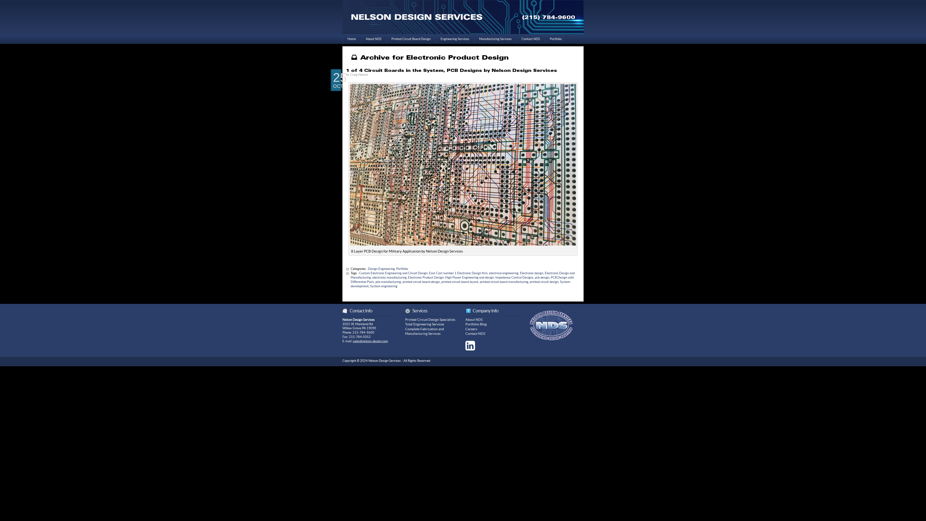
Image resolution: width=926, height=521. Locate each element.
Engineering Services (455, 39)
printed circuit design (544, 282)
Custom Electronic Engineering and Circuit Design (393, 273)
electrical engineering (503, 273)
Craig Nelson (359, 74)
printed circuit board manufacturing (504, 282)
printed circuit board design (421, 282)
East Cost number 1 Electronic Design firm (458, 273)
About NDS (373, 39)
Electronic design (531, 273)
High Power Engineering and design (469, 277)
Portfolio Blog (476, 324)
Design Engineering (381, 269)
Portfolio (556, 39)
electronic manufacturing (389, 277)
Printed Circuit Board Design (411, 39)
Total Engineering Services (424, 324)
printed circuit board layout (459, 282)
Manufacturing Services (495, 39)
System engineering (383, 286)
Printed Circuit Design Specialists (430, 320)
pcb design (542, 277)
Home (351, 39)
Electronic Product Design (426, 277)
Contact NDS (531, 39)
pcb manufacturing (388, 282)
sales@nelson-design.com (370, 341)
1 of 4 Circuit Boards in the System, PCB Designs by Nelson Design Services (451, 70)
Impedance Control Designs (514, 277)
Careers (471, 329)
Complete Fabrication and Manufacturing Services (424, 331)
